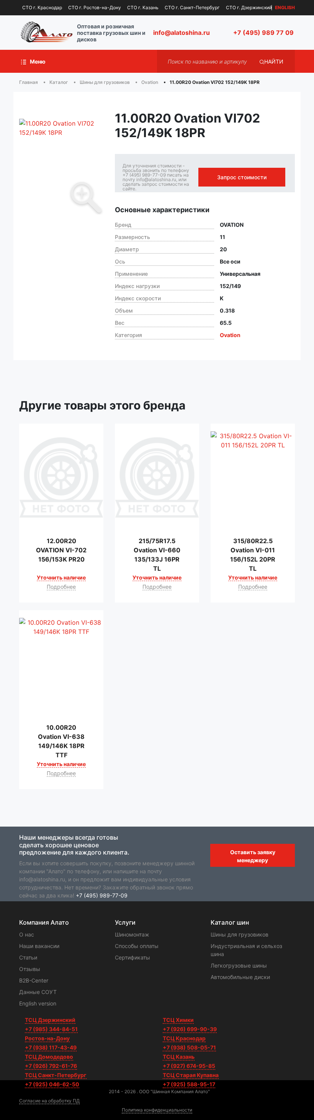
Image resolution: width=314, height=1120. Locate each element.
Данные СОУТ (38, 992)
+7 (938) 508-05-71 (189, 1047)
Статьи (28, 957)
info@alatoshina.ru (181, 32)
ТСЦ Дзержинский (50, 1020)
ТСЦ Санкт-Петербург (56, 1075)
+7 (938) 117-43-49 (51, 1047)
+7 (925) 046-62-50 (52, 1084)
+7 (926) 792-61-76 (51, 1066)
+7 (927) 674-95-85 (189, 1066)
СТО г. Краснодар (42, 7)
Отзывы (29, 969)
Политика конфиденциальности (157, 1110)
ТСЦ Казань (179, 1056)
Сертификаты (132, 957)
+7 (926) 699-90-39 (190, 1029)
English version (37, 1003)
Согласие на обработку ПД (49, 1101)
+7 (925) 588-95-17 (189, 1084)
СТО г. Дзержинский (249, 7)
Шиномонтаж (132, 934)
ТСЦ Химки (178, 1020)
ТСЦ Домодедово (49, 1056)
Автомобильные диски (240, 977)
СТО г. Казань (143, 7)
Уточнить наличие (61, 577)
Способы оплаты (137, 946)
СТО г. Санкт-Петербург (192, 7)
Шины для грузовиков (239, 934)
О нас (26, 934)
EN (285, 7)
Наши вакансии (39, 946)
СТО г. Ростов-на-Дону (94, 7)
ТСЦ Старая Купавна (191, 1075)
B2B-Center (33, 980)
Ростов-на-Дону (47, 1038)
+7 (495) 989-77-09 (102, 895)
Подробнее (61, 586)
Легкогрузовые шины (239, 965)
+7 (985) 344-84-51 (51, 1029)
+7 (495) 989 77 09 (263, 32)
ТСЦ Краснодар (184, 1038)
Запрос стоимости (242, 177)
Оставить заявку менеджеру (252, 856)
